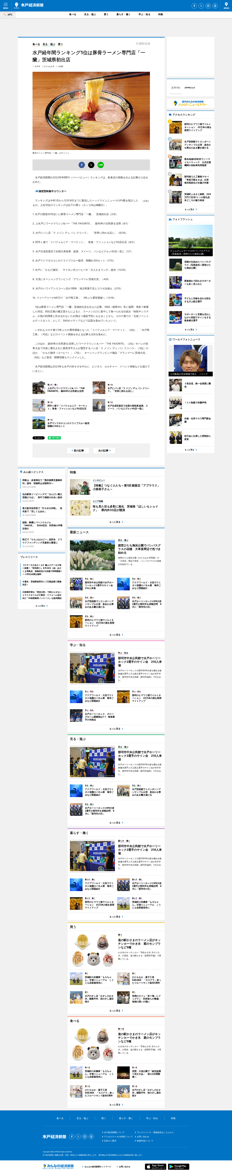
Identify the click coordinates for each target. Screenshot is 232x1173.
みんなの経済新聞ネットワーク (58, 1166)
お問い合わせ (143, 1136)
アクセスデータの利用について (118, 1136)
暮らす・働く (123, 14)
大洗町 (60, 66)
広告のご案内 (110, 1140)
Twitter (201, 6)
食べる (72, 14)
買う (106, 14)
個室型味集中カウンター (52, 191)
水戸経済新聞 (28, 5)
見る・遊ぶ (90, 14)
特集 (160, 14)
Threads (215, 6)
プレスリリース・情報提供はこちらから (155, 1132)
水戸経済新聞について (114, 1132)
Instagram (208, 6)
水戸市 (37, 66)
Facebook (194, 6)
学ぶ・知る (144, 14)
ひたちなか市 (49, 66)
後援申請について (145, 1140)
